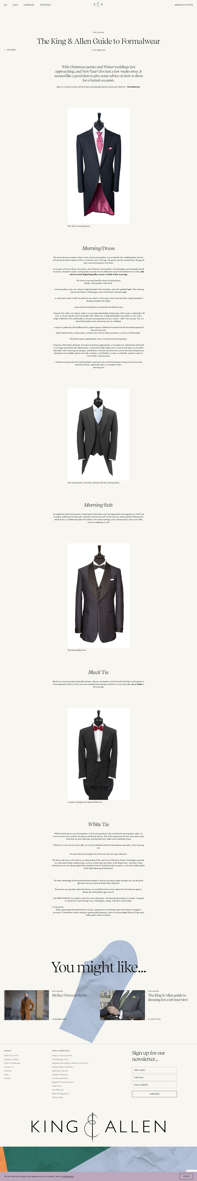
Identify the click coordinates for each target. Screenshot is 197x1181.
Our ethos (45, 5)
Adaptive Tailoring (60, 1074)
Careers (7, 1078)
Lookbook (29, 5)
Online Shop (57, 1097)
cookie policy (68, 1176)
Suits (15, 5)
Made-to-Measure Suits (62, 1055)
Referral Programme (60, 1093)
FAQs (6, 1074)
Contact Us (8, 1066)
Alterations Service (60, 1070)
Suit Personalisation (60, 1078)
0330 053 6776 (11, 1055)
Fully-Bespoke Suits (60, 1059)
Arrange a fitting (184, 5)
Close (186, 1176)
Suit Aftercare (58, 1089)
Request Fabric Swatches (62, 1066)
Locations (8, 1070)
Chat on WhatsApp (12, 1063)
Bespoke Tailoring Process (63, 1082)
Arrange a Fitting (11, 1059)
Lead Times (57, 1085)
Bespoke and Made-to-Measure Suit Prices (70, 1063)
